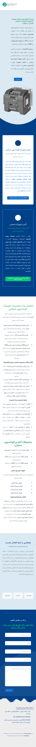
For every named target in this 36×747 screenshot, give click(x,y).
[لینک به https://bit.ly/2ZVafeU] (18, 143)
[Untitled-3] (10, 3)
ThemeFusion (27, 733)
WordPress (26, 735)
